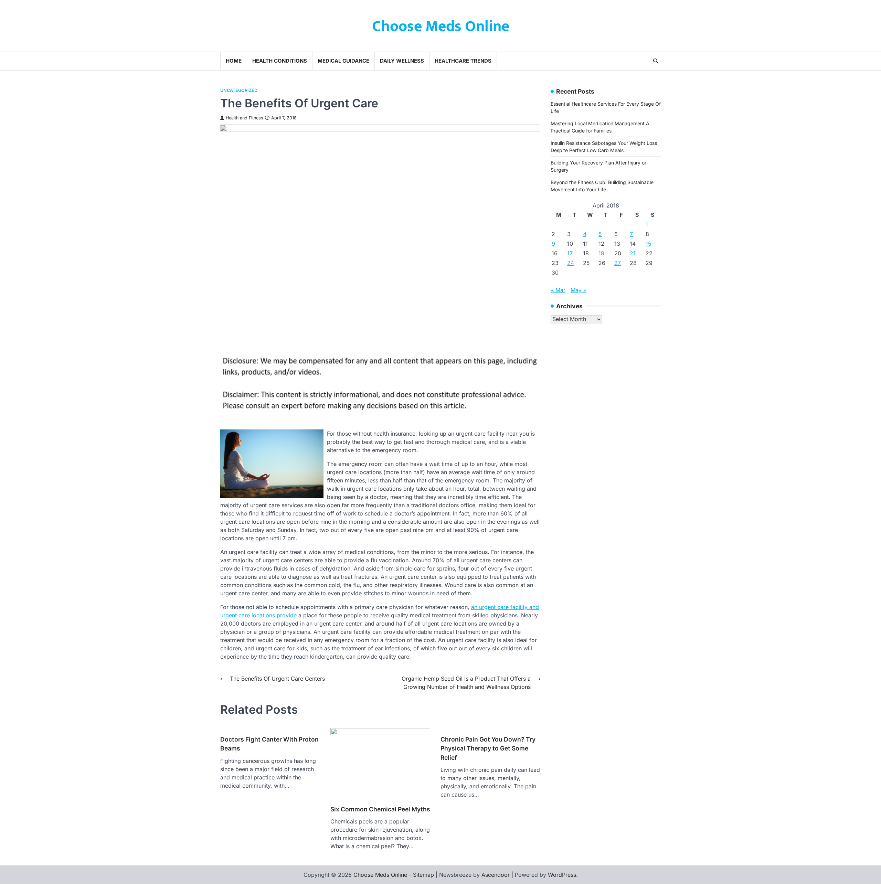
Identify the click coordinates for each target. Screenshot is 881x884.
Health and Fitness (244, 117)
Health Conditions (279, 60)
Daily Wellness (402, 60)
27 (617, 262)
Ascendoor (495, 874)
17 (570, 253)
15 (648, 243)
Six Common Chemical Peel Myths (380, 809)
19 (601, 253)
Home (234, 60)
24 (570, 262)
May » (578, 290)
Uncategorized (238, 90)
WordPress (562, 874)
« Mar (558, 290)
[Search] (655, 61)
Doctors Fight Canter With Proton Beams (269, 744)
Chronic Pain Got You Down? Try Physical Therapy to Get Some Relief (487, 748)
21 (633, 253)
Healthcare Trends (463, 60)
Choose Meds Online (440, 26)
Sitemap (423, 874)
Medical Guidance (343, 60)
